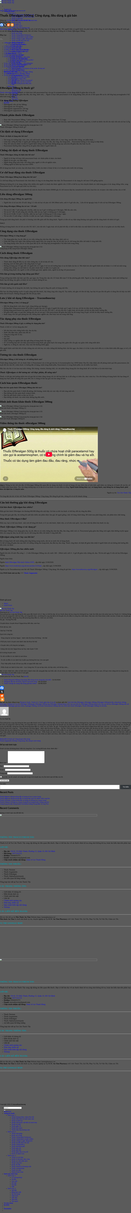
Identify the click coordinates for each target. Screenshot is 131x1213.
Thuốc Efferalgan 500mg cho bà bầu (94, 706)
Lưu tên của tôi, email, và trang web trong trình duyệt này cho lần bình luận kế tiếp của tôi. (32, 777)
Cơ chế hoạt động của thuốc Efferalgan (16, 51)
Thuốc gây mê (16, 1148)
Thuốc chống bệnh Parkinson (21, 35)
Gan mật (14, 1181)
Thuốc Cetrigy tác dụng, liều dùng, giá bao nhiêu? (20, 683)
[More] (12, 25)
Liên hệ (6, 898)
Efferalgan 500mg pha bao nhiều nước (21, 83)
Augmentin (13, 872)
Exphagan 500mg (31, 706)
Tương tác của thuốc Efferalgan (15, 66)
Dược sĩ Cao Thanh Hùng (35, 860)
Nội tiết (14, 1190)
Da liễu (14, 1179)
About (6, 603)
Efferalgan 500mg (6, 29)
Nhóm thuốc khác (17, 1172)
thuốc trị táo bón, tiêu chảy (21, 1159)
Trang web (3, 773)
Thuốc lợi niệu (16, 1170)
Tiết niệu (14, 1197)
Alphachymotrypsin (16, 876)
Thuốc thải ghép (17, 1133)
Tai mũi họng (16, 1194)
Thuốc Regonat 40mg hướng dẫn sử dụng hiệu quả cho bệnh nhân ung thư (25, 798)
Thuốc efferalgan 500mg (8, 92)
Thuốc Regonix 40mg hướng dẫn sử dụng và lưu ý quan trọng (20, 796)
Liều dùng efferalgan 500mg (13, 53)
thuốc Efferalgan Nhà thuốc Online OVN (19, 562)
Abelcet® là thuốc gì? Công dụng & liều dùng (15, 739)
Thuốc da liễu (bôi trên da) (20, 40)
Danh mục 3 (12, 1155)
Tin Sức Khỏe (8, 1203)
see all (26, 676)
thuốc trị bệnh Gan (18, 1153)
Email (2, 770)
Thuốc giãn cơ (16, 24)
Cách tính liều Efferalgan (75, 702)
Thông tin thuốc (3, 10)
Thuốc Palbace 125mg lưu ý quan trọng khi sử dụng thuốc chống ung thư (24, 802)
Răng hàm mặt (16, 90)
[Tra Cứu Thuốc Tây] (7, 608)
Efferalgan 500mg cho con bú (10, 704)
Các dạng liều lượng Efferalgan (18, 44)
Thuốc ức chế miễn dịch (20, 1161)
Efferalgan (13, 874)
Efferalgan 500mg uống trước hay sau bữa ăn (65, 704)
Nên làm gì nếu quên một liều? (18, 61)
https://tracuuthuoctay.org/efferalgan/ (85, 569)
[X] (5, 25)
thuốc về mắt (16, 1164)
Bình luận (3, 762)
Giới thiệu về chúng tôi (12, 892)
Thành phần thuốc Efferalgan (13, 46)
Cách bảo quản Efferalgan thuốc (15, 70)
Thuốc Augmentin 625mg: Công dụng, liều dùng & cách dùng (20, 741)
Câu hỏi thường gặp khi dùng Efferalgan (17, 75)
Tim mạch (15, 99)
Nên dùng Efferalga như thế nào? (19, 58)
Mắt (13, 84)
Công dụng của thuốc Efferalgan (14, 55)
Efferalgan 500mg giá (27, 704)
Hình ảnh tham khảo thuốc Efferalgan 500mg (19, 72)
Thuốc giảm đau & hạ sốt (19, 10)
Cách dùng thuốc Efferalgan (13, 56)
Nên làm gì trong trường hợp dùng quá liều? (22, 60)
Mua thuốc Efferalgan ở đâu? (18, 78)
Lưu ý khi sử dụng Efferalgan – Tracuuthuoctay (19, 63)
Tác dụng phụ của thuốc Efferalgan (16, 65)
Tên (1, 766)
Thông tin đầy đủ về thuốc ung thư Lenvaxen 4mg (20, 681)
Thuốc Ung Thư (17, 1163)
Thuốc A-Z (7, 9)
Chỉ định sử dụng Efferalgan (13, 48)
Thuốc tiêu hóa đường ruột (21, 28)
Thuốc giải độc (16, 1150)
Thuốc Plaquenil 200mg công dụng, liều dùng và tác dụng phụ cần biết (27, 680)
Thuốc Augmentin (30, 573)
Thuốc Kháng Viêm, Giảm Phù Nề (23, 1117)
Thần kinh (15, 1196)
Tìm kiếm (3, 784)
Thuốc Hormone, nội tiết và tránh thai (24, 1122)
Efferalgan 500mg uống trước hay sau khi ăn (96, 704)
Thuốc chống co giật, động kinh (22, 39)
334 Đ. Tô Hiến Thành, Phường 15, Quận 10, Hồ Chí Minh (32, 851)
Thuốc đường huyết (18, 1146)
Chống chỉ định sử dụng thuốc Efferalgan (17, 49)
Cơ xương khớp (17, 1177)
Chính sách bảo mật (11, 896)
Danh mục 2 (12, 1132)
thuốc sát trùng (17, 33)
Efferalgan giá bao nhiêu (16, 706)
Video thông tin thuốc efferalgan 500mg (18, 73)
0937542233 (17, 853)
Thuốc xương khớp (18, 1168)
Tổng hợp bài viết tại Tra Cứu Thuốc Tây (15, 882)
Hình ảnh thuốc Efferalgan (73, 706)
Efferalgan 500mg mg (42, 704)
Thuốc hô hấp (16, 22)
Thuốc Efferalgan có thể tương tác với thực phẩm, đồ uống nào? (28, 68)
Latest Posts (8, 605)
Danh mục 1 (12, 13)
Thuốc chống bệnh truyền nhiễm (22, 37)
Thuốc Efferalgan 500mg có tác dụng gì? (22, 80)
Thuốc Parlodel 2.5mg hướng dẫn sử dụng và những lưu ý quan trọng (23, 800)
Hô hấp (14, 1183)
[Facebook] (1, 25)
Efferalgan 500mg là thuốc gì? (14, 43)
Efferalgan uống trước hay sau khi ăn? (21, 82)
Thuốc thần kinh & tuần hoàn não (23, 1119)
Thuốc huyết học (17, 18)
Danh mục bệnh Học (11, 1174)
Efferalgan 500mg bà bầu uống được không (111, 702)
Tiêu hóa (14, 1199)
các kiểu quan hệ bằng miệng (14, 878)
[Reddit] (8, 25)
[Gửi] (4, 1110)
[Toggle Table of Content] (1, 39)
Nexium (12, 870)
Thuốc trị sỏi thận (17, 1157)
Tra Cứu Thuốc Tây (24, 20)
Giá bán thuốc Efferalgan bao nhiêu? (20, 77)
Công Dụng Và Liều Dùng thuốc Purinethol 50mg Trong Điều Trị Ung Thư (24, 804)
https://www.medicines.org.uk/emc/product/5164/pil (23, 566)
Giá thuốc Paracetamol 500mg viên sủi (50, 706)
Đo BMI (6, 103)
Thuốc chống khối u (18, 1144)
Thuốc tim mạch (17, 26)
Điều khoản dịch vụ (11, 894)
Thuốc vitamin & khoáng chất (21, 1166)
